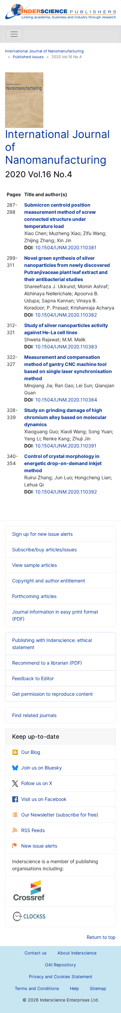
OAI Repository (60, 964)
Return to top (101, 937)
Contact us (36, 953)
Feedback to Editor (33, 678)
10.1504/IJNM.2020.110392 (66, 491)
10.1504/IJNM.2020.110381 (65, 247)
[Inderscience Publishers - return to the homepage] (60, 10)
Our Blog (30, 752)
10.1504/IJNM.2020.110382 (66, 315)
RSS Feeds (33, 830)
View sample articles (34, 565)
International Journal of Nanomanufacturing (44, 51)
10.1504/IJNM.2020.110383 (66, 346)
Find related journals (34, 715)
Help (74, 988)
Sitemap (98, 988)
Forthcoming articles (34, 596)
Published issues (28, 56)
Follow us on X (36, 783)
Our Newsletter (38, 815)
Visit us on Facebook (44, 799)
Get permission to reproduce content (52, 694)
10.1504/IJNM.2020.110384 (66, 399)
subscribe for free (76, 815)
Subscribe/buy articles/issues (44, 549)
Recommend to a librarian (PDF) (47, 663)
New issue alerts (39, 846)
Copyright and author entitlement (48, 580)
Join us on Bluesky (41, 767)
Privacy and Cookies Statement (60, 976)
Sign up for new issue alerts (42, 534)
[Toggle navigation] (14, 34)
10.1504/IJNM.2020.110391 (65, 445)
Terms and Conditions (37, 988)
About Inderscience (76, 953)
